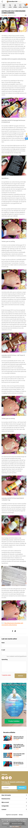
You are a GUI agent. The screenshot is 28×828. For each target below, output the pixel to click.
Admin (5, 15)
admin (17, 739)
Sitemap (21, 814)
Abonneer (22, 787)
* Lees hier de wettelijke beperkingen (10, 790)
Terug (2, 1)
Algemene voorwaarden (12, 814)
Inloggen (15, 7)
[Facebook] (12, 631)
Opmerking (5, 659)
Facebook (3, 777)
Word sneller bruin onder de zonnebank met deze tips (18, 746)
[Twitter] (15, 631)
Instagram (6, 777)
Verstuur (20, 675)
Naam (3, 642)
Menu (4, 7)
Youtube (10, 777)
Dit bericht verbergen (17, 823)
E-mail (3, 650)
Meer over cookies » (14, 826)
